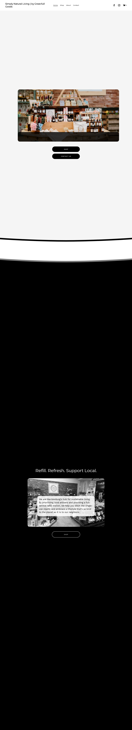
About (68, 5)
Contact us (66, 156)
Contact (76, 5)
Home (55, 5)
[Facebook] (114, 5)
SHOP (66, 149)
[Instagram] (119, 5)
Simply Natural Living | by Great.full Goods (25, 5)
